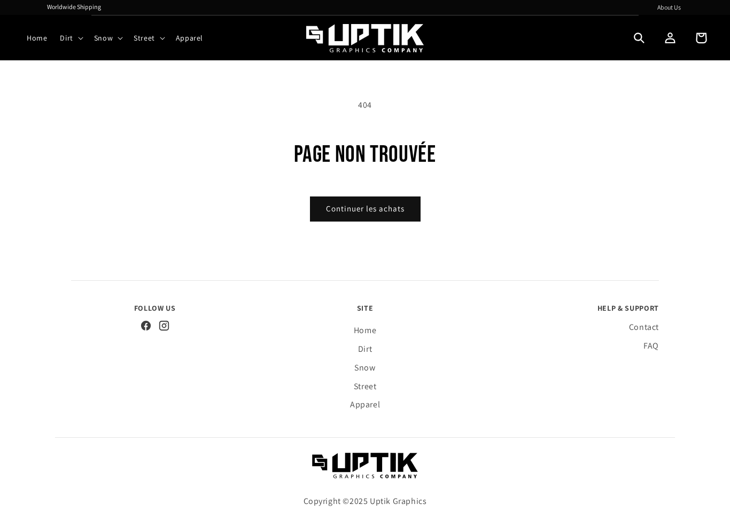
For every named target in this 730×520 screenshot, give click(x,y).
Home (365, 330)
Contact (644, 327)
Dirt (365, 348)
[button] (70, 38)
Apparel (365, 404)
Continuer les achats (365, 208)
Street (365, 386)
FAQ (651, 345)
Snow (364, 367)
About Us (669, 7)
